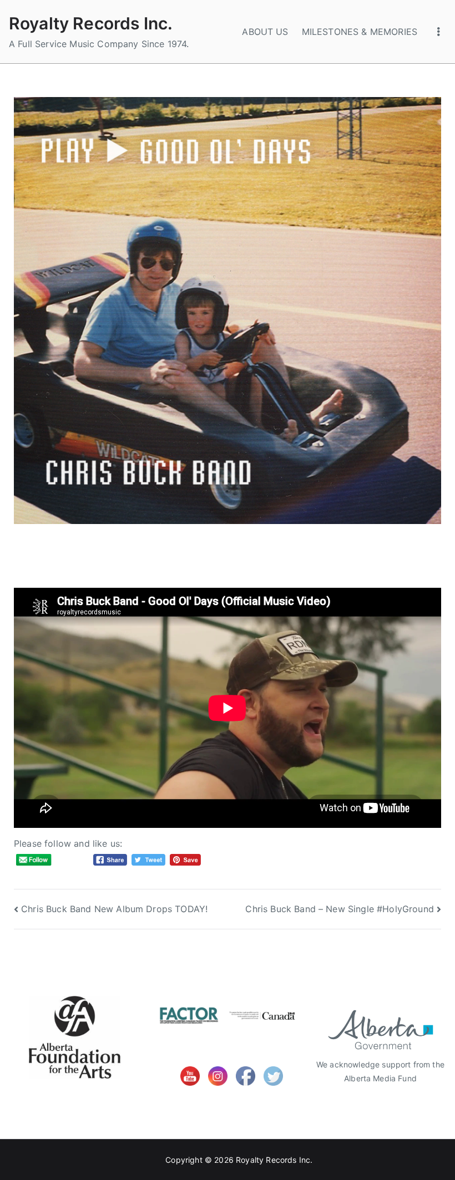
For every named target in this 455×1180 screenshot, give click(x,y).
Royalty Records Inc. (91, 23)
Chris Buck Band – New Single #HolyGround (339, 908)
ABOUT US (265, 31)
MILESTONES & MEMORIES (359, 31)
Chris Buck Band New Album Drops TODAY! (114, 908)
